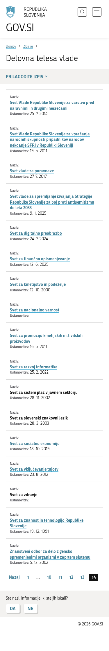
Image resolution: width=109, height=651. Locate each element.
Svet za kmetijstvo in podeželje (38, 284)
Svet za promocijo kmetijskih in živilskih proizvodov (46, 338)
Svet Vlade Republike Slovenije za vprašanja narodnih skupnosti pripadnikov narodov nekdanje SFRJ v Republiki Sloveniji (50, 139)
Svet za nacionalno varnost (34, 310)
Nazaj (14, 577)
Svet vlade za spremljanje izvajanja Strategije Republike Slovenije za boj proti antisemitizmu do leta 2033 (52, 202)
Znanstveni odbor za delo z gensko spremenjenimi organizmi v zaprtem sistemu (50, 554)
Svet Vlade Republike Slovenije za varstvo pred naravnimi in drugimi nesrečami (52, 105)
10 (49, 577)
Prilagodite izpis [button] (24, 76)
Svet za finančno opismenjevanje (40, 259)
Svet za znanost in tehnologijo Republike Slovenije (46, 523)
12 (71, 577)
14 (94, 577)
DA (13, 608)
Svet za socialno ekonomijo (35, 443)
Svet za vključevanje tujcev (34, 469)
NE (30, 608)
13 (82, 577)
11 (60, 577)
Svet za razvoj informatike (33, 367)
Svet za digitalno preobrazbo (36, 233)
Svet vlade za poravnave (32, 171)
